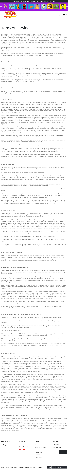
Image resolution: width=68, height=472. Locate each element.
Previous (1, 6)
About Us (37, 444)
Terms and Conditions (40, 447)
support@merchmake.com (41, 145)
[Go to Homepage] (10, 14)
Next (67, 6)
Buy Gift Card (38, 457)
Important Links (8, 20)
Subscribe (63, 452)
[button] (59, 15)
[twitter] (23, 446)
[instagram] (27, 446)
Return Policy (38, 454)
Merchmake (39, 467)
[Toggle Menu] (2, 14)
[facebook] (19, 446)
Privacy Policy (38, 449)
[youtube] (24, 449)
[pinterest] (20, 449)
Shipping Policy (38, 452)
